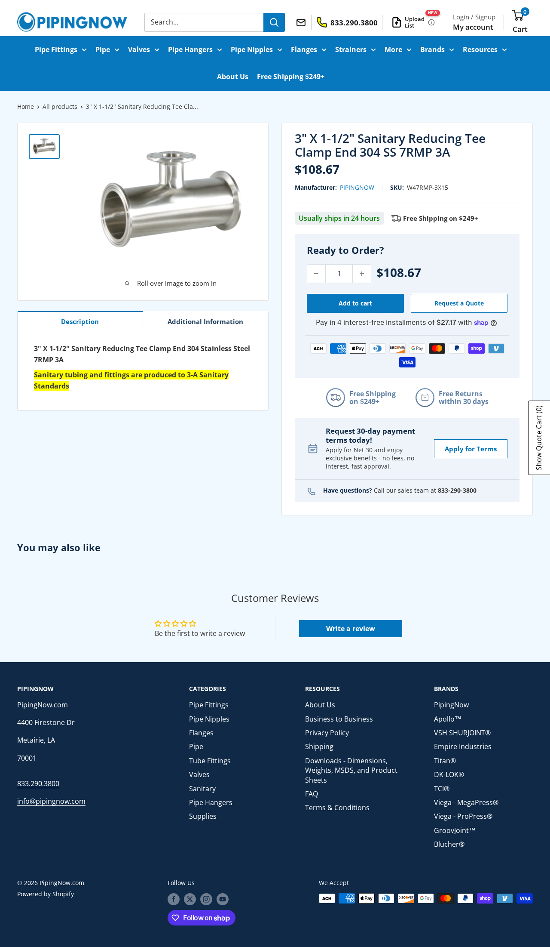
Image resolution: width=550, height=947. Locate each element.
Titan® (445, 760)
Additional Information (205, 321)
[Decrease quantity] (316, 274)
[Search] (274, 22)
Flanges (304, 49)
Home (25, 106)
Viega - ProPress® (463, 816)
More (393, 49)
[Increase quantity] (362, 274)
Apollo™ (447, 719)
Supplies (203, 816)
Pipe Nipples (252, 49)
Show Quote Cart (539, 437)
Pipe (102, 49)
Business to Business (339, 719)
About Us (232, 76)
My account (473, 27)
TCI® (441, 788)
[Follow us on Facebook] (174, 899)
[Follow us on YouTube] (223, 899)
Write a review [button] (350, 628)
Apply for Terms (471, 448)
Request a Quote (459, 303)
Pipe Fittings (56, 49)
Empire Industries (463, 746)
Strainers (351, 49)
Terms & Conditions (337, 807)
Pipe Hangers (190, 49)
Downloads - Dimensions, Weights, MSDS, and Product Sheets (351, 770)
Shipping (319, 746)
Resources (480, 49)
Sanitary (202, 788)
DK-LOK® (449, 774)
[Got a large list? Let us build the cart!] (431, 22)
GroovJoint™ (455, 830)
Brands (432, 49)
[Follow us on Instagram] (206, 899)
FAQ (311, 794)
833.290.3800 (38, 783)
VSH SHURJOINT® (462, 732)
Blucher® (449, 844)
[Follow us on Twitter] (190, 899)
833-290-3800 (457, 490)
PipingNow (357, 187)
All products (60, 106)
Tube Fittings (210, 760)
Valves (139, 49)
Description (80, 321)
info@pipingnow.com (51, 801)
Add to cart (355, 303)
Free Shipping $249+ (290, 76)
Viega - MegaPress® (466, 802)
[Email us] (302, 22)
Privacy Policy (327, 732)
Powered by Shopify (45, 894)
